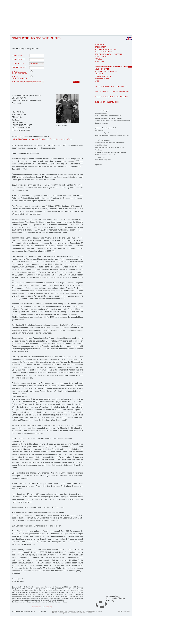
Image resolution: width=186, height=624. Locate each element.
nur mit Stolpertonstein (19, 77)
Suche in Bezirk (19, 63)
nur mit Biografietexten (19, 72)
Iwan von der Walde (64, 139)
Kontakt (42, 612)
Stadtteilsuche (19, 67)
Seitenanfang (47, 607)
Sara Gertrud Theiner (47, 139)
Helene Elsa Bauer (19, 139)
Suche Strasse (18, 59)
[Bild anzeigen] (67, 122)
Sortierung (17, 81)
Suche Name (17, 55)
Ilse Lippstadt (33, 139)
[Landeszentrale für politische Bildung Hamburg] (109, 608)
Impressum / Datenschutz (23, 612)
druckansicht (36, 607)
